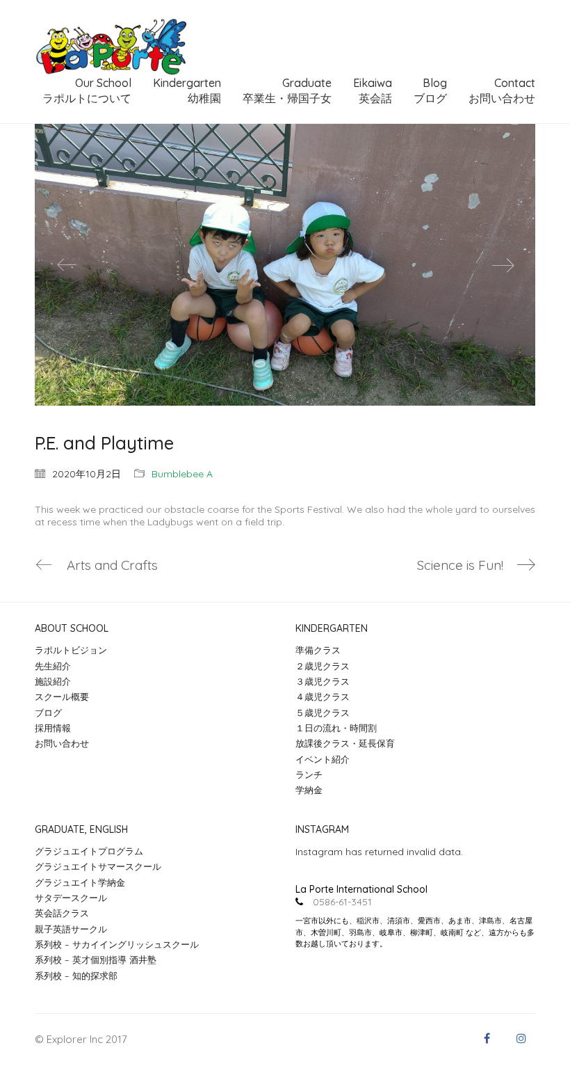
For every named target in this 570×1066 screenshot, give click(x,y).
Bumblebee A (182, 474)
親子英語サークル (71, 928)
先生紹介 (53, 665)
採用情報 (53, 727)
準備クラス (318, 649)
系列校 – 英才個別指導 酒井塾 (95, 959)
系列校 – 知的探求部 (76, 975)
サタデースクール (71, 897)
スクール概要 (62, 696)
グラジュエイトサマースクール (98, 866)
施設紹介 (53, 681)
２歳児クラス (322, 665)
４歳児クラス (322, 696)
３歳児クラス (322, 681)
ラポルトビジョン (71, 649)
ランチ (309, 774)
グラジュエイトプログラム (89, 851)
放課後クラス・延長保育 (345, 743)
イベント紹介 (322, 759)
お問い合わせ (62, 743)
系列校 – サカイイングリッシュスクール (117, 944)
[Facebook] (486, 1038)
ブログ (48, 712)
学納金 (309, 789)
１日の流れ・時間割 (336, 727)
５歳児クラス (322, 712)
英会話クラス (62, 912)
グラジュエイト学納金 (80, 882)
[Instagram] (521, 1038)
